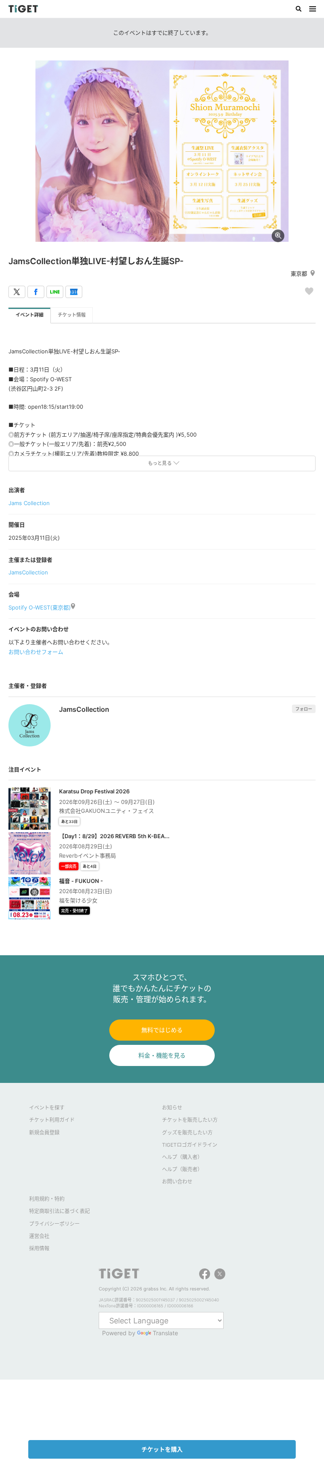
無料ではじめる (162, 1029)
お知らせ (172, 1107)
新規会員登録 (44, 1132)
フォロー (303, 708)
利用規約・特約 (47, 1199)
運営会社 (39, 1236)
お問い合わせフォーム (35, 651)
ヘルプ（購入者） (182, 1157)
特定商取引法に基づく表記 (59, 1211)
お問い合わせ (177, 1181)
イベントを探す (47, 1107)
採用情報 (39, 1248)
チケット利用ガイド (52, 1120)
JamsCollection (28, 572)
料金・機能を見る (162, 1055)
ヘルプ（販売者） (182, 1169)
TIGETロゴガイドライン (189, 1145)
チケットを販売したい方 (190, 1120)
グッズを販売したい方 (187, 1132)
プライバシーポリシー (54, 1224)
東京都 (299, 273)
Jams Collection (29, 503)
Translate (165, 1333)
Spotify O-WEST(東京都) (39, 607)
